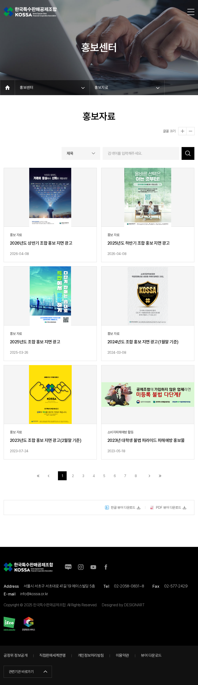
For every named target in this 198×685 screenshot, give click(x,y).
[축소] (190, 131)
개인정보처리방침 (91, 655)
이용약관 (122, 655)
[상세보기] (50, 215)
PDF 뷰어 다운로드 (168, 507)
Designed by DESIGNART (123, 605)
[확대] (182, 131)
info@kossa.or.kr (34, 594)
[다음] (149, 475)
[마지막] (160, 475)
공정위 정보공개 (15, 655)
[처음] (38, 475)
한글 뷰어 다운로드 (123, 507)
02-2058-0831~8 (129, 586)
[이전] (48, 475)
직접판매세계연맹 (52, 655)
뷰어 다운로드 (151, 655)
